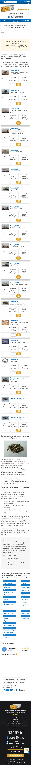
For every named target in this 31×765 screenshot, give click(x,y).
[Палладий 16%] (5, 283)
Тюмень (6, 637)
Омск (6, 618)
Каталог (5, 20)
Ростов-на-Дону (9, 625)
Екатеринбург (8, 604)
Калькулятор (15, 722)
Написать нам (15, 751)
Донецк (6, 599)
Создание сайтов (11, 761)
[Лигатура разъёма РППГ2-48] (5, 399)
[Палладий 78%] (5, 110)
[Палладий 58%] (5, 151)
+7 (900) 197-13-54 (10, 690)
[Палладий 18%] (5, 264)
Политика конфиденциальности (15, 759)
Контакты (15, 728)
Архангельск (8, 583)
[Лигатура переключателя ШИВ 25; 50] (5, 379)
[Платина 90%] (5, 341)
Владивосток (8, 592)
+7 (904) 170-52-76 (16, 738)
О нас (15, 717)
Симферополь (8, 633)
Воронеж (7, 595)
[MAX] (8, 736)
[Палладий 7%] (5, 303)
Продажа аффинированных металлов (15, 726)
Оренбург (7, 621)
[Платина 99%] (5, 322)
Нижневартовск (9, 613)
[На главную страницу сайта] (15, 9)
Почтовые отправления (15, 20)
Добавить (18, 84)
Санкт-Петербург (25, 3)
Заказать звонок (23, 9)
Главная (3, 31)
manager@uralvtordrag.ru (15, 747)
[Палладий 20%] (5, 207)
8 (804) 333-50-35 (17, 17)
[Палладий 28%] (5, 170)
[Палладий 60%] (5, 130)
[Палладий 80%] (5, 72)
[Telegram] (8, 738)
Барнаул (7, 588)
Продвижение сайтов (11, 763)
